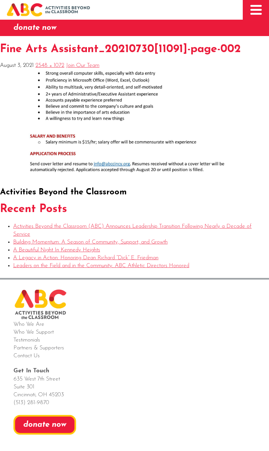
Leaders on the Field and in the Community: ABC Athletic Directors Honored (101, 265)
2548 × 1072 (49, 65)
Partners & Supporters (38, 348)
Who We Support (33, 332)
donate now (34, 28)
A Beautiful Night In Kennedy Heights (56, 250)
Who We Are (28, 324)
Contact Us (26, 356)
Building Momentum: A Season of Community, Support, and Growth (90, 242)
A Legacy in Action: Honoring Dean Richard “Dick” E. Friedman (85, 258)
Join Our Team (82, 65)
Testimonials (26, 340)
